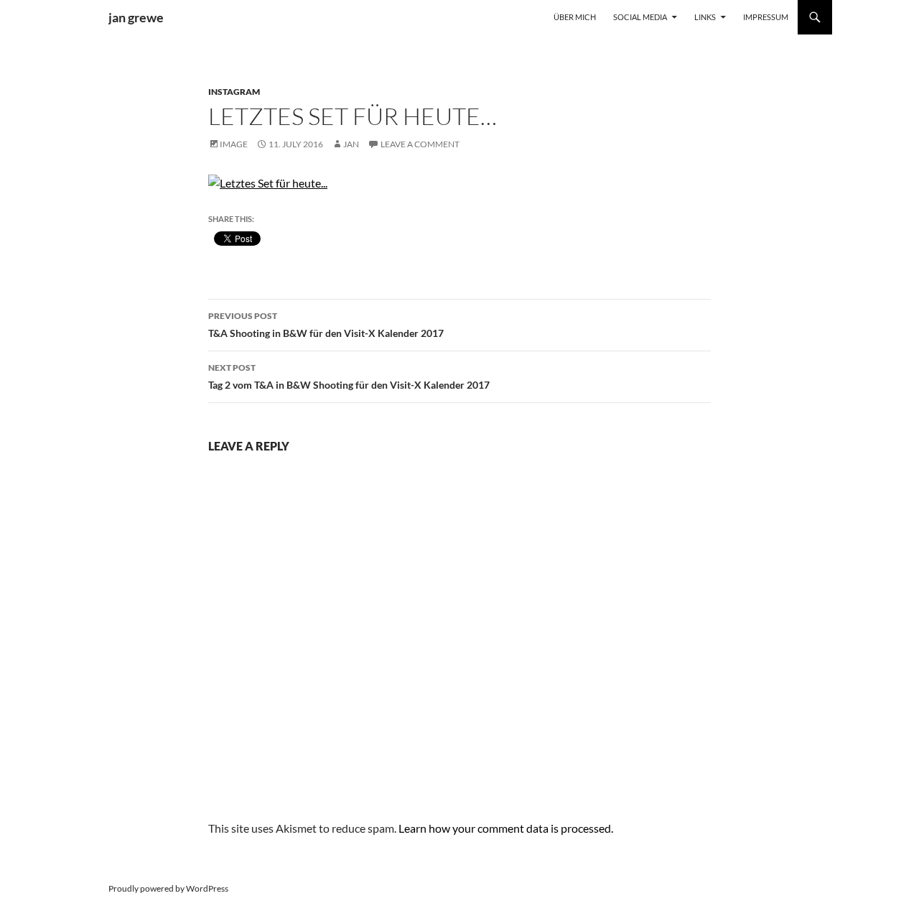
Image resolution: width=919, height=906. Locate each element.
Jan (351, 144)
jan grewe (136, 17)
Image (234, 144)
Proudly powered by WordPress (168, 888)
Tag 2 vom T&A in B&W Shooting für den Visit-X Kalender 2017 (349, 376)
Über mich (575, 17)
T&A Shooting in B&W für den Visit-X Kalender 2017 (326, 324)
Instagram (234, 91)
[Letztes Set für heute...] (267, 181)
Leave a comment (420, 144)
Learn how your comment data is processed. (505, 828)
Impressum (765, 17)
